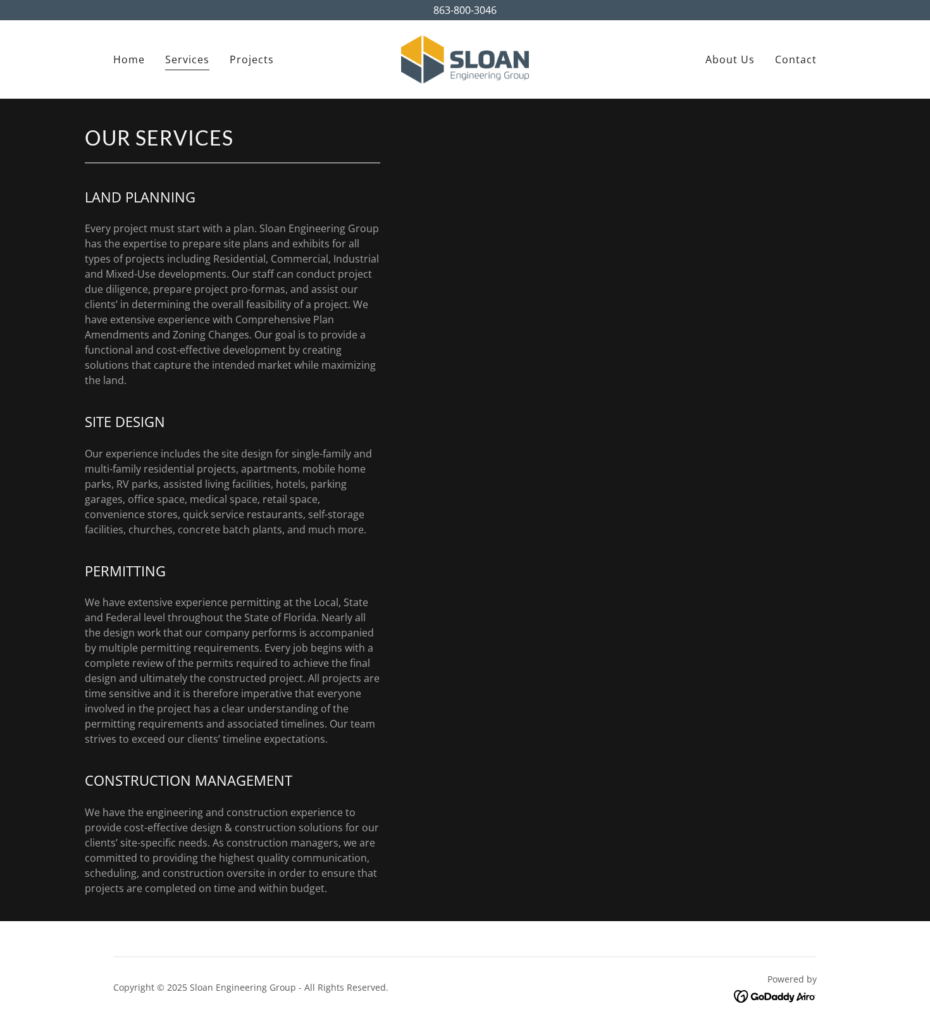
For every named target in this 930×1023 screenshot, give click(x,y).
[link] (465, 58)
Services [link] (187, 59)
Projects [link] (252, 59)
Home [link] (129, 59)
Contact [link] (796, 59)
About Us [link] (730, 59)
